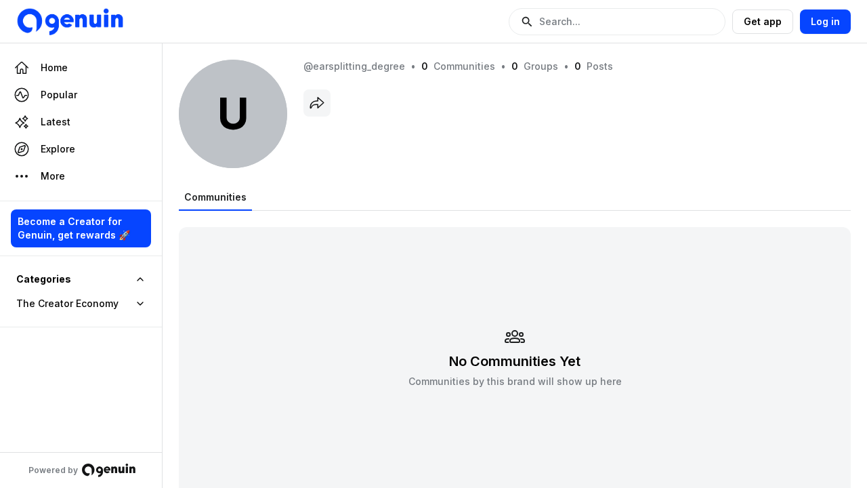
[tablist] (215, 197)
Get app (763, 21)
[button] (617, 21)
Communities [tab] (215, 197)
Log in (825, 21)
